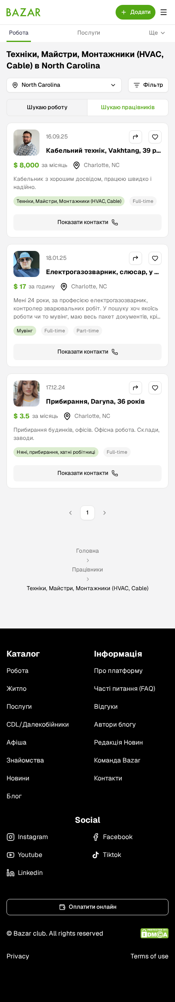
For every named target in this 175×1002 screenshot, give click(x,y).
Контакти (108, 778)
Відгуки (106, 706)
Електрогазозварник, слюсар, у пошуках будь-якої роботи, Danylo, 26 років (102, 282)
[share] (135, 136)
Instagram (33, 837)
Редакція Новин (118, 742)
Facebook (118, 837)
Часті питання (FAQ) (124, 688)
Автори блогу (115, 724)
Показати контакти (82, 222)
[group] (87, 107)
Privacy (18, 956)
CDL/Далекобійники (38, 724)
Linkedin (30, 872)
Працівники (87, 569)
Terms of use (149, 956)
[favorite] (155, 136)
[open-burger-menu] (163, 12)
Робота (18, 32)
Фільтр (153, 84)
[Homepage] (24, 12)
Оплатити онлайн (92, 906)
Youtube (30, 854)
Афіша (16, 742)
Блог (14, 796)
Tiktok (112, 854)
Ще (153, 32)
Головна (87, 550)
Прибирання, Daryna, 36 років (95, 401)
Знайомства (25, 760)
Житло (16, 688)
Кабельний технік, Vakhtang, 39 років (103, 155)
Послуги (88, 32)
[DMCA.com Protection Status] (154, 933)
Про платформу (118, 670)
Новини (18, 778)
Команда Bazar (117, 760)
